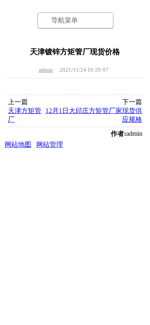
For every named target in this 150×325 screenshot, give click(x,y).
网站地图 (18, 144)
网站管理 (49, 144)
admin (46, 70)
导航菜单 (64, 20)
